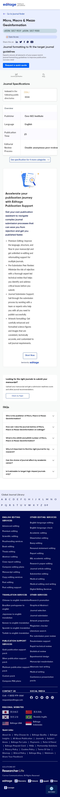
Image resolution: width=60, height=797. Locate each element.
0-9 (46, 505)
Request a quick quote (16, 65)
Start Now (30, 355)
